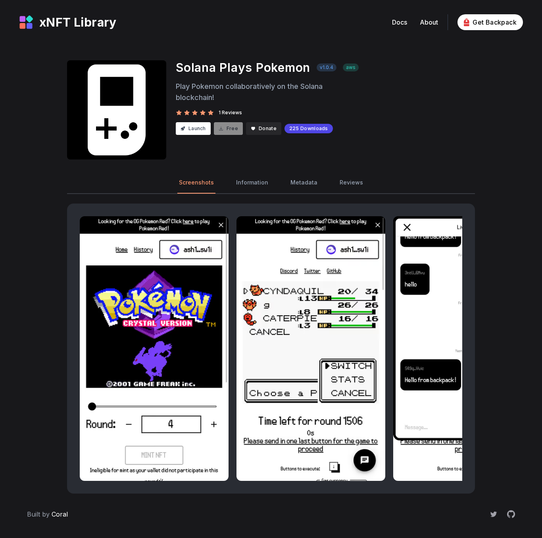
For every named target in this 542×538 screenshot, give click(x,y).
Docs (399, 22)
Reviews (351, 182)
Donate (268, 128)
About (429, 22)
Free (232, 128)
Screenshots (196, 182)
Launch (197, 128)
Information (252, 182)
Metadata (303, 182)
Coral (60, 514)
